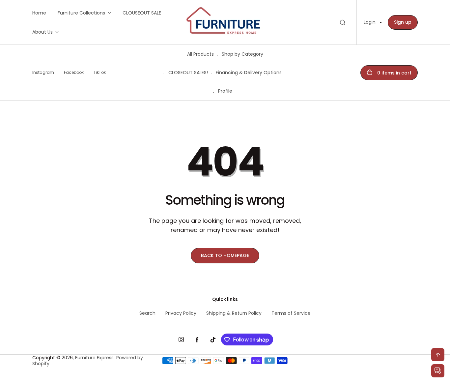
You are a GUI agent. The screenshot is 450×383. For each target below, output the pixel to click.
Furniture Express (94, 358)
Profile (225, 91)
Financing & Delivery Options (249, 72)
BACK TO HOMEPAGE (225, 255)
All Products (200, 54)
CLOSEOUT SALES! (188, 72)
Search (147, 313)
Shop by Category (242, 54)
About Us (42, 32)
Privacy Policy (180, 313)
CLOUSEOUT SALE (142, 13)
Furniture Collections (81, 13)
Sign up (402, 22)
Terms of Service (291, 313)
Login (370, 22)
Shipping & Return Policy (234, 313)
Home (39, 13)
